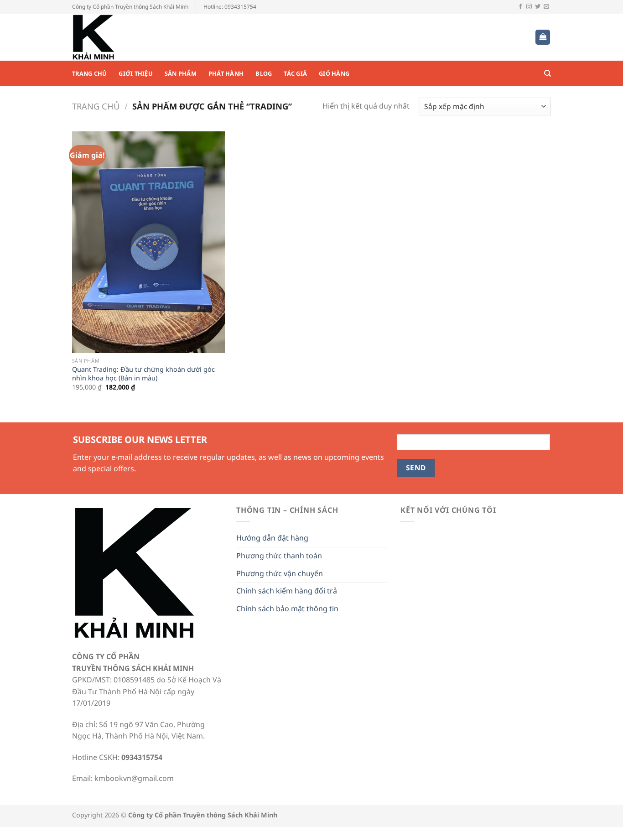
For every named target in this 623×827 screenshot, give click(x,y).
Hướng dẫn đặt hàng (272, 538)
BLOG (263, 73)
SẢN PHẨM (181, 73)
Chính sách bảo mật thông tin (287, 608)
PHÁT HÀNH (226, 73)
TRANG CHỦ (89, 73)
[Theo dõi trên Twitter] (537, 7)
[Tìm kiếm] (547, 73)
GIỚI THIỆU (136, 73)
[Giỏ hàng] (542, 37)
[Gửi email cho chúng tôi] (546, 7)
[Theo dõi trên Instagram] (529, 7)
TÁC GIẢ (295, 73)
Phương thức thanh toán (279, 556)
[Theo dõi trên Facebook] (520, 7)
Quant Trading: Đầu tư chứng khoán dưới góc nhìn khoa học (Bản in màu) (143, 373)
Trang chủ (95, 106)
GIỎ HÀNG (334, 73)
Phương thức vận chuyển (279, 573)
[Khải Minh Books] (117, 37)
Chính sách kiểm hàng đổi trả (286, 591)
